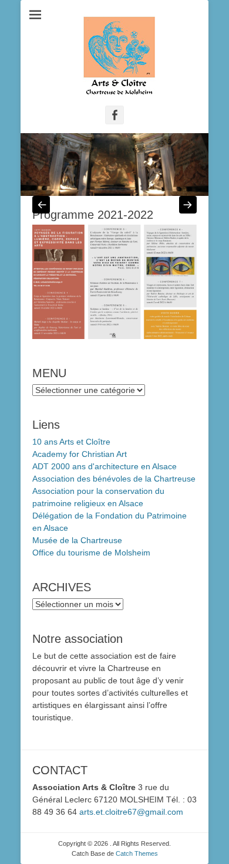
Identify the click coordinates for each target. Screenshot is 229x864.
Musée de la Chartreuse (77, 540)
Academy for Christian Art (79, 454)
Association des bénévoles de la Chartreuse (114, 478)
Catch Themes (137, 853)
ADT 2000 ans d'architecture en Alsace (104, 466)
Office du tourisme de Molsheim (91, 552)
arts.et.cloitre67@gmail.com (131, 811)
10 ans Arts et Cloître (71, 441)
